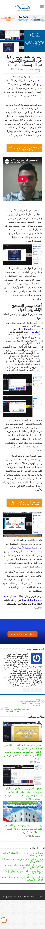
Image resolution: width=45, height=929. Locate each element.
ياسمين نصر (35, 69)
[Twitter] (25, 893)
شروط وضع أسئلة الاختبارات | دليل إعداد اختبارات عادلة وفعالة (24, 872)
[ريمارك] (22, 7)
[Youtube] (21, 893)
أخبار (38, 71)
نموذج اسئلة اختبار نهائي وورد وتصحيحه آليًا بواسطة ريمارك (23, 860)
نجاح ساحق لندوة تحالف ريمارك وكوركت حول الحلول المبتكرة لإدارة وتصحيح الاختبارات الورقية (23, 792)
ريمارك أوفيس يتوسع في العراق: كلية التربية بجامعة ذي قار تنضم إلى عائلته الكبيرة (23, 829)
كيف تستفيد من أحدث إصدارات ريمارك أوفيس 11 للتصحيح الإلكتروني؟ (28, 702)
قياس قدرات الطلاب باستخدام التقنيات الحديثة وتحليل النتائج (24, 866)
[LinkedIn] (23, 893)
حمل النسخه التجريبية (22, 634)
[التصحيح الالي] (22, 18)
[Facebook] (28, 893)
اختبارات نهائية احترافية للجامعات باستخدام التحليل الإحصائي (23, 878)
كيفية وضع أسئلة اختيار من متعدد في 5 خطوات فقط (17, 709)
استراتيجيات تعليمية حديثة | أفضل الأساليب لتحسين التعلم (23, 854)
